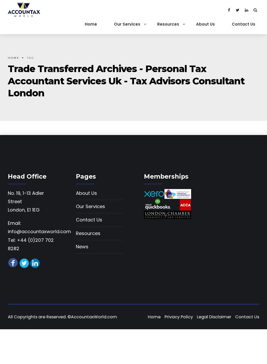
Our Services (127, 24)
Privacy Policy (179, 317)
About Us (205, 24)
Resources (168, 24)
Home (91, 24)
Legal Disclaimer (214, 317)
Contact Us (243, 24)
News (82, 246)
